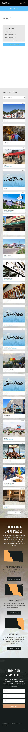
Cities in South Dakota (14, 44)
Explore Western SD (14, 579)
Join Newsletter (14, 8)
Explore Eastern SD (14, 648)
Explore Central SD (14, 613)
